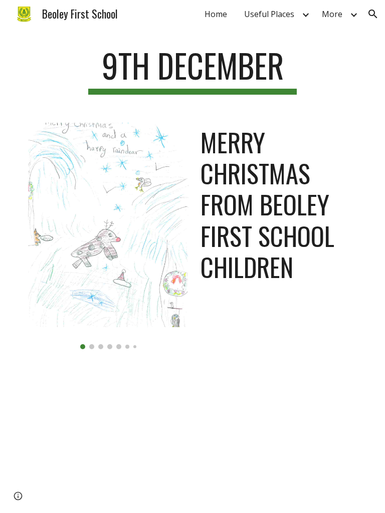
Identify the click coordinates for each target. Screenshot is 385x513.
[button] (373, 14)
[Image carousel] (108, 236)
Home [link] (216, 14)
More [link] (332, 14)
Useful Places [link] (269, 14)
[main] (192, 70)
